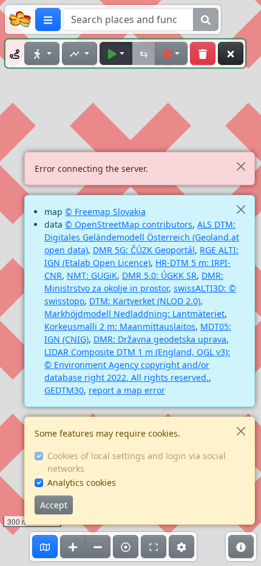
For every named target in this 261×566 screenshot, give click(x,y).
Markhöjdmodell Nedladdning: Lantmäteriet (134, 313)
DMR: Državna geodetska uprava (159, 339)
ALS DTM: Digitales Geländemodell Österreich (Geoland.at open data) (141, 237)
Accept (53, 505)
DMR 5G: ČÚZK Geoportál (144, 250)
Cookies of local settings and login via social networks (136, 462)
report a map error (127, 390)
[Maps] (45, 546)
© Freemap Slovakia (105, 211)
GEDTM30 (64, 390)
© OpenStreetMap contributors (128, 224)
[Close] (240, 166)
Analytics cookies (81, 482)
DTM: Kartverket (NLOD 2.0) (144, 301)
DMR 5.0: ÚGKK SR (159, 275)
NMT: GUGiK (92, 275)
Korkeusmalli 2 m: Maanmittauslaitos (119, 326)
